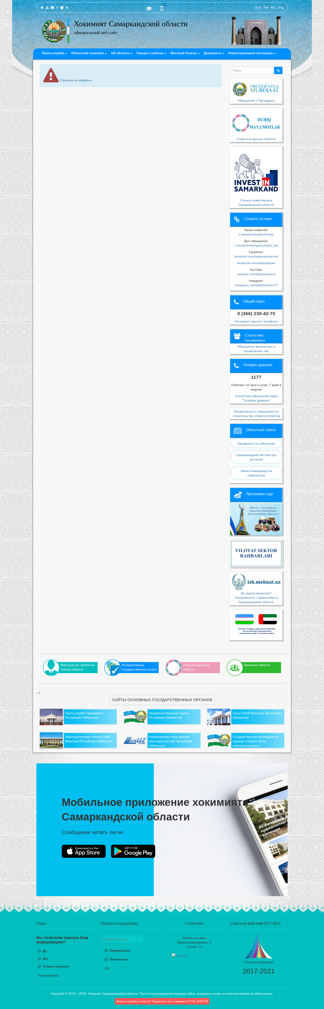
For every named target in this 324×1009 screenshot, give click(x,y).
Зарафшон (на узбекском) (256, 443)
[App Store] (84, 851)
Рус (273, 7)
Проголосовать (49, 975)
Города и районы (150, 53)
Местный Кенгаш (184, 53)
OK (106, 968)
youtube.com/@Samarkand (256, 274)
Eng (280, 7)
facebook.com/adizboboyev (256, 263)
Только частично (56, 966)
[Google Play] (133, 851)
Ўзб (265, 7)
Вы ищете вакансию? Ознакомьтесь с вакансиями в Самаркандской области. (256, 597)
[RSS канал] (67, 7)
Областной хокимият (88, 53)
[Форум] (61, 7)
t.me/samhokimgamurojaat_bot (256, 245)
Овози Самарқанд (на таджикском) (256, 473)
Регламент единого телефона (256, 321)
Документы (213, 53)
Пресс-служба (53, 53)
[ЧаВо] (57, 7)
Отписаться (119, 959)
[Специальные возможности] (149, 9)
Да (45, 951)
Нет (45, 958)
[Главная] (42, 7)
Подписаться (120, 950)
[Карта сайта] (47, 7)
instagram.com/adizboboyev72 (256, 285)
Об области (120, 53)
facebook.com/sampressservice (256, 256)
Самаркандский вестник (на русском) (256, 457)
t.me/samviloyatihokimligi (256, 234)
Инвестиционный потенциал (251, 53)
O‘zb (258, 7)
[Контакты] (52, 7)
